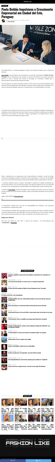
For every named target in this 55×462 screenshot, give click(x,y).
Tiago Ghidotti (11, 21)
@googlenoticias (18, 196)
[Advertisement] (27, 99)
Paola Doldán (5, 75)
